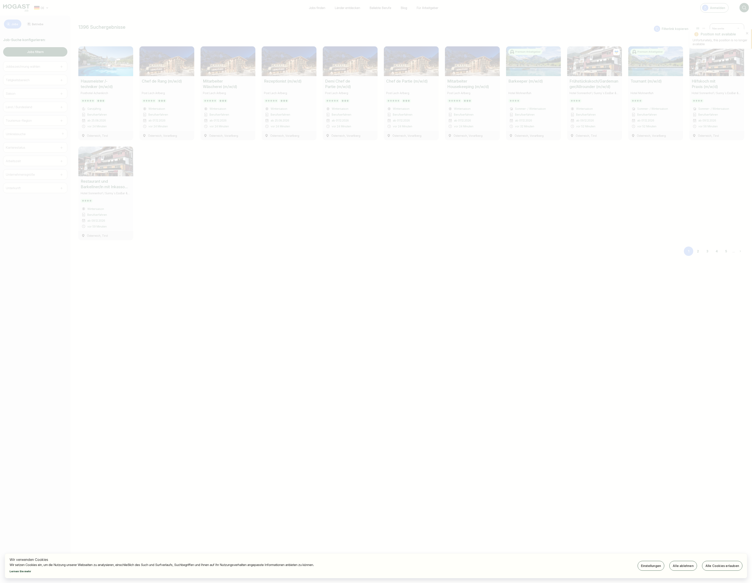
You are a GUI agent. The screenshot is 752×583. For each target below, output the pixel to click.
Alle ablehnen (683, 566)
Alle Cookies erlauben (722, 566)
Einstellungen (651, 566)
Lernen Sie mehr (20, 571)
